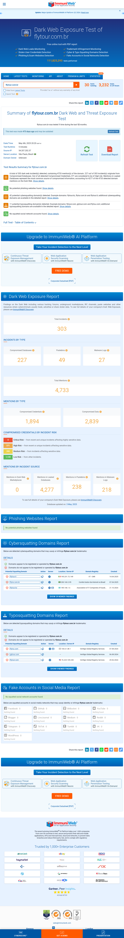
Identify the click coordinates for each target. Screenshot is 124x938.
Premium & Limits (76, 76)
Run (76, 85)
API (50, 76)
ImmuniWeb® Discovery (23, 309)
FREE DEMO (62, 270)
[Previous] (1, 13)
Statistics (96, 75)
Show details (38, 181)
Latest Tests (20, 76)
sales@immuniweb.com (62, 923)
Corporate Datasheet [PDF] (62, 281)
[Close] (120, 10)
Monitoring (38, 76)
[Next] (123, 13)
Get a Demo (62, 936)
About (60, 76)
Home (6, 76)
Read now (85, 12)
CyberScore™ (20, 936)
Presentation (103, 936)
